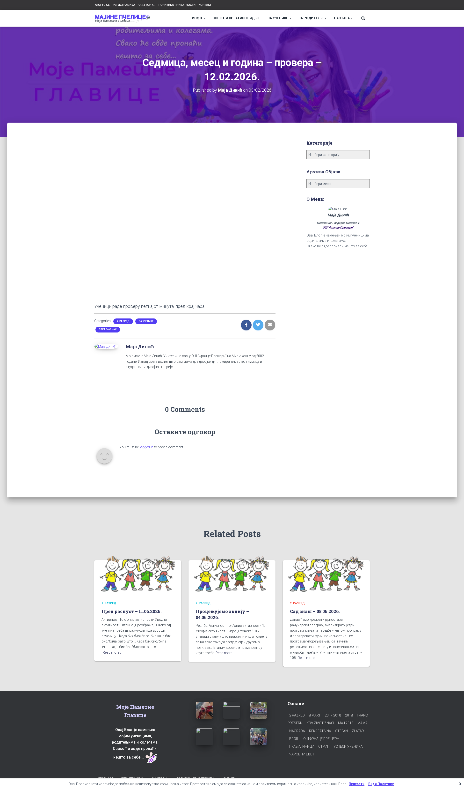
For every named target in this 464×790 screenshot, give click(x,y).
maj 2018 (345, 723)
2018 (349, 715)
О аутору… (146, 5)
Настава (342, 18)
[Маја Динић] (105, 346)
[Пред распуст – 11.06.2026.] (138, 574)
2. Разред (123, 321)
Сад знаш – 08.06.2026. (315, 611)
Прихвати (356, 784)
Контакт (205, 5)
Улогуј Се (102, 5)
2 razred (297, 715)
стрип (323, 746)
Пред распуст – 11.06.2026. (131, 611)
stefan (341, 731)
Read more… (112, 652)
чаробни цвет (301, 754)
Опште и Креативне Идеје (236, 18)
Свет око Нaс (108, 329)
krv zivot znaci (320, 723)
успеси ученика (348, 746)
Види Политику (381, 784)
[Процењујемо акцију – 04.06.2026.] (232, 574)
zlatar (358, 731)
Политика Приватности (177, 5)
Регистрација (124, 5)
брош (294, 739)
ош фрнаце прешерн (321, 739)
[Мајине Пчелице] (123, 18)
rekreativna (320, 731)
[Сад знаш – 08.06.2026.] (326, 574)
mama (362, 723)
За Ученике (278, 18)
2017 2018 (333, 715)
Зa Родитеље (311, 18)
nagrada (297, 731)
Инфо (197, 18)
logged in (146, 447)
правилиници (301, 746)
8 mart (315, 715)
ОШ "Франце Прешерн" (338, 227)
